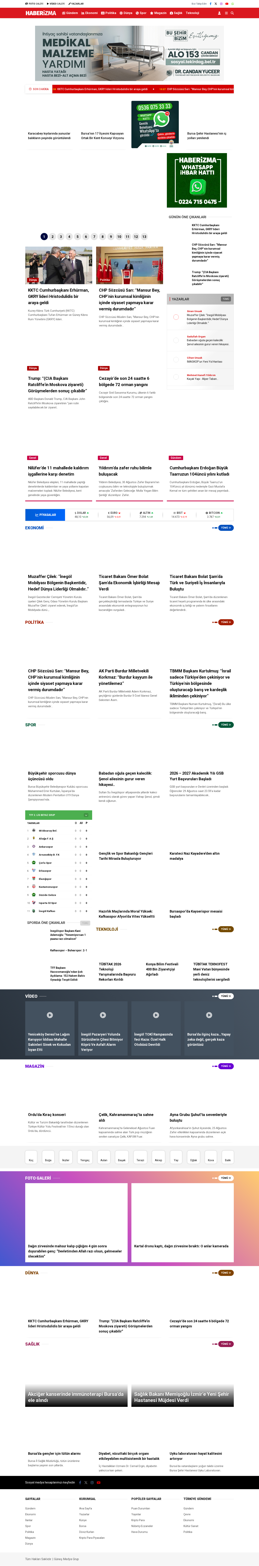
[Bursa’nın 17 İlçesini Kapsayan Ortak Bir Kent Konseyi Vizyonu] (103, 114)
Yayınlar (136, 1514)
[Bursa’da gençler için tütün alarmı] (58, 1429)
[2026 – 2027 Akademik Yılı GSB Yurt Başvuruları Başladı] (200, 749)
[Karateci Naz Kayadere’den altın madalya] (200, 829)
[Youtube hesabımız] (226, 3)
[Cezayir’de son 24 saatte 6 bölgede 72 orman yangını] (200, 1297)
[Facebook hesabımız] (210, 3)
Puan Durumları (140, 1508)
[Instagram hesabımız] (221, 3)
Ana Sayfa (85, 1508)
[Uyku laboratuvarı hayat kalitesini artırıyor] (200, 1429)
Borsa (82, 1526)
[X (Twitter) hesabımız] (215, 3)
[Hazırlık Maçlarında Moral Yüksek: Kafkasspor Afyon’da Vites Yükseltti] (129, 887)
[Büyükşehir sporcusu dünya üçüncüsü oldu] (58, 749)
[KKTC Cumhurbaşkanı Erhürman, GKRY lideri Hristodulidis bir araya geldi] (179, 233)
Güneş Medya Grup (66, 1559)
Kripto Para (138, 1520)
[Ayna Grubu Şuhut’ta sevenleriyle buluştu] (200, 1090)
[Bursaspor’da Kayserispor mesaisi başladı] (200, 887)
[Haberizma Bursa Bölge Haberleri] (41, 15)
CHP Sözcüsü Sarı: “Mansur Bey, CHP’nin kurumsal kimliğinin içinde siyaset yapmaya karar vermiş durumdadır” (179, 89)
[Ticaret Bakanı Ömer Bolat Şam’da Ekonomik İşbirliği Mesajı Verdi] (129, 552)
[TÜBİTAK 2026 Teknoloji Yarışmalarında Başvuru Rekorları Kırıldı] (117, 946)
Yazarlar (84, 1514)
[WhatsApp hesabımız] (233, 3)
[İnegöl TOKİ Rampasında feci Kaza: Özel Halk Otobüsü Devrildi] (156, 1015)
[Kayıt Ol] (220, 13)
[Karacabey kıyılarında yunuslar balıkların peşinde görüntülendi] (50, 114)
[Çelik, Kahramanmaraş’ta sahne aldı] (129, 1090)
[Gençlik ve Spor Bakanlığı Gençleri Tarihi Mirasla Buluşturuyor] (129, 829)
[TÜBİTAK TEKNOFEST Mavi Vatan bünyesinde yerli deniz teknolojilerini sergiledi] (212, 946)
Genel (32, 457)
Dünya (128, 13)
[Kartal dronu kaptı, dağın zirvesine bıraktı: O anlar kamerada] (182, 1212)
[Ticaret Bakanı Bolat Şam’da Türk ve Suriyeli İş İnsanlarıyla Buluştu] (200, 552)
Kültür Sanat (191, 1526)
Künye (83, 1520)
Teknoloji (192, 13)
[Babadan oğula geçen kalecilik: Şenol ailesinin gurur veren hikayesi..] (129, 749)
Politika (110, 13)
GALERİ (36, 3)
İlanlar (29, 1520)
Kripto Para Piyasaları (92, 1537)
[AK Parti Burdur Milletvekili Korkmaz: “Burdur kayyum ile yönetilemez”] (129, 646)
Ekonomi (91, 13)
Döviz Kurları (86, 1531)
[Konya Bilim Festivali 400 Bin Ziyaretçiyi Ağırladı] (165, 946)
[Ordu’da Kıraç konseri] (58, 1090)
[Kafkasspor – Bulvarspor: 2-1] (37, 959)
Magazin (160, 13)
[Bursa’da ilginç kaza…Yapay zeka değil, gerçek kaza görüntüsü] (209, 1015)
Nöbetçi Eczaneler (142, 1526)
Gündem (72, 13)
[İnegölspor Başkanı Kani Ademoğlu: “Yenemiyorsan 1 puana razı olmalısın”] (37, 939)
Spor (143, 13)
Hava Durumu (139, 1531)
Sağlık (178, 13)
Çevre (187, 1514)
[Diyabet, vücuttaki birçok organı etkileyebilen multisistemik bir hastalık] (129, 1429)
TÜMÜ (226, 299)
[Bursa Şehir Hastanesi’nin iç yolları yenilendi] (209, 114)
